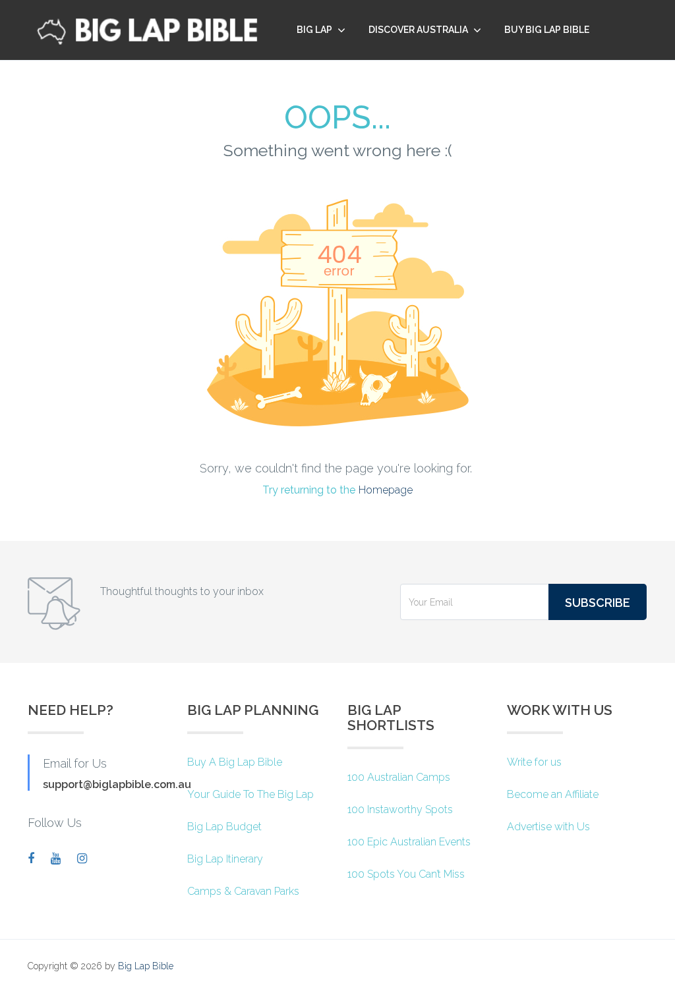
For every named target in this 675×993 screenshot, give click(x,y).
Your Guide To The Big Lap (250, 794)
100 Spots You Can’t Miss (406, 874)
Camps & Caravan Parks (243, 891)
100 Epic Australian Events (409, 842)
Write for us (534, 762)
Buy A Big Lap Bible (234, 762)
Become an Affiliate (553, 794)
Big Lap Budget (224, 826)
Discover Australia (418, 29)
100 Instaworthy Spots (400, 809)
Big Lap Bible (145, 966)
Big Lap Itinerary (225, 859)
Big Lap (314, 29)
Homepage (386, 490)
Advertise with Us (548, 826)
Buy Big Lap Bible (546, 29)
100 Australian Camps (398, 777)
